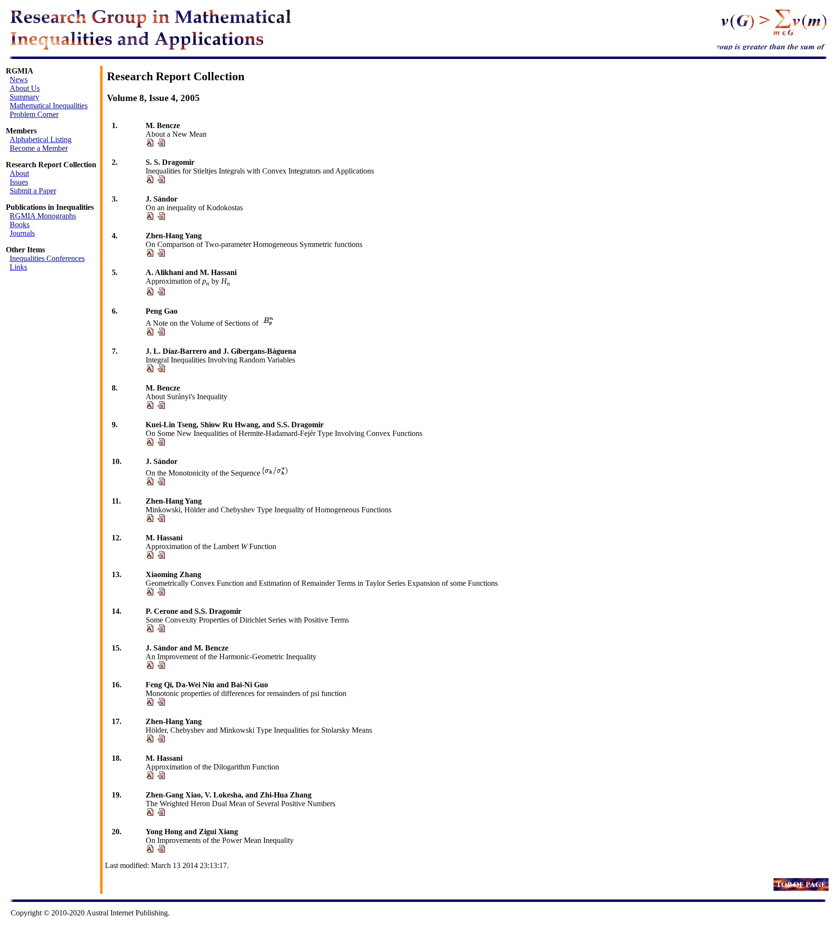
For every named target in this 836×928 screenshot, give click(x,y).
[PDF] (161, 144)
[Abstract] (149, 144)
